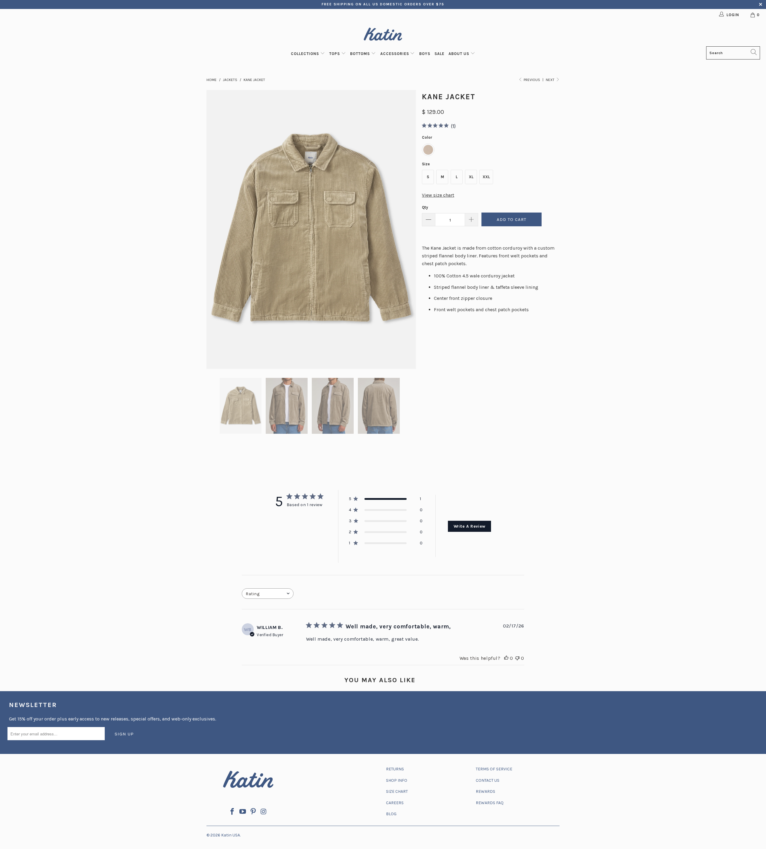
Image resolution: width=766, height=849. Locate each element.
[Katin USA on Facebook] (232, 812)
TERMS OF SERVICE (494, 769)
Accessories (395, 53)
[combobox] (268, 593)
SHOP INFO (396, 780)
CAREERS (395, 802)
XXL (486, 177)
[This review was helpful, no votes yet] (506, 658)
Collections (305, 53)
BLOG (391, 813)
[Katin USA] (383, 35)
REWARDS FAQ (490, 802)
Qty (425, 207)
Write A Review (470, 526)
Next (550, 80)
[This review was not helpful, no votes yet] (517, 658)
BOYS (424, 53)
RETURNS (395, 769)
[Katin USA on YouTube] (242, 812)
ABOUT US (459, 53)
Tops (335, 53)
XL (471, 177)
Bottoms (360, 53)
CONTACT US (487, 780)
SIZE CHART (397, 791)
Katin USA (230, 835)
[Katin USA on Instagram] (263, 812)
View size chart (438, 195)
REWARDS (485, 791)
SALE (439, 53)
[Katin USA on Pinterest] (253, 812)
